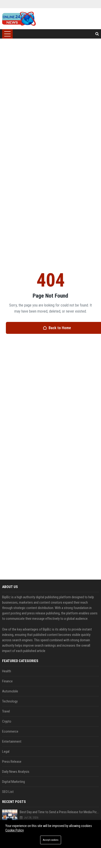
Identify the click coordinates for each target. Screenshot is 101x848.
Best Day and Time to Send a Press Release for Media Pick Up (59, 812)
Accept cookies (50, 839)
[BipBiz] (19, 19)
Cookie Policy (14, 830)
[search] (97, 34)
